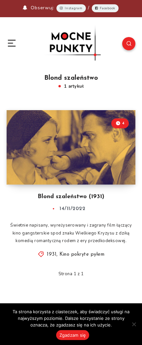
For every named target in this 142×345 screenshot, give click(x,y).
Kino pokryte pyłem (81, 254)
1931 (51, 254)
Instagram (73, 8)
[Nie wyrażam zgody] (133, 324)
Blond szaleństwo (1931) (71, 197)
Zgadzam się (72, 335)
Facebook (107, 8)
